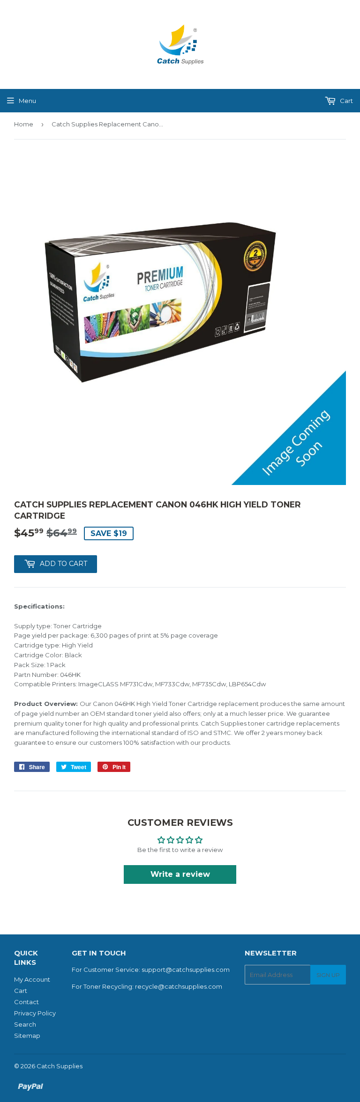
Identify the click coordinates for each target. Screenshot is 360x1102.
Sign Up (328, 974)
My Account (32, 979)
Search (25, 1024)
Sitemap (27, 1035)
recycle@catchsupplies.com (178, 986)
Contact (26, 1002)
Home (23, 124)
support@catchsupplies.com (186, 969)
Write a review (180, 874)
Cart (345, 100)
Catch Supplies (59, 1066)
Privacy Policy (35, 1013)
